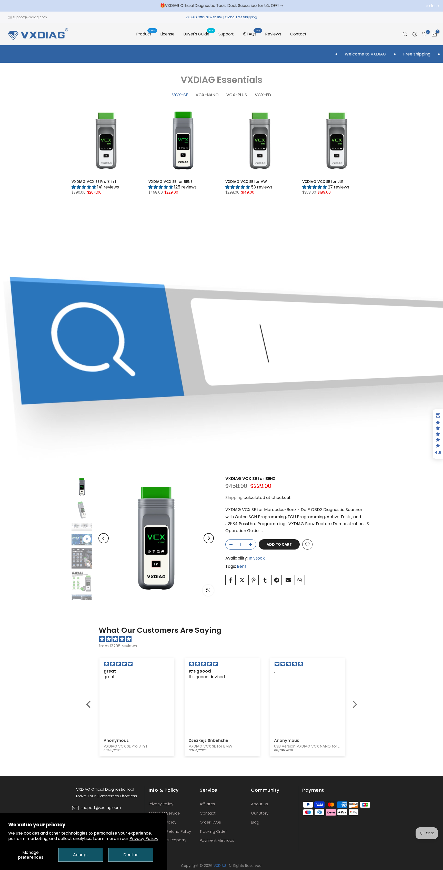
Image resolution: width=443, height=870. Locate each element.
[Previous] (103, 538)
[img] (224, 639)
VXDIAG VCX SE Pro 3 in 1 (94, 181)
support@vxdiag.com (30, 17)
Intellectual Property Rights (167, 842)
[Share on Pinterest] (253, 580)
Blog (255, 822)
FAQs (253, 34)
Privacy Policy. (143, 838)
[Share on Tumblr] (265, 580)
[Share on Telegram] (276, 580)
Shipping (234, 497)
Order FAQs (210, 822)
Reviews (273, 34)
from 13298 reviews (118, 646)
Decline (130, 855)
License (167, 34)
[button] (89, 704)
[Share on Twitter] (242, 580)
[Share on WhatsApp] (300, 580)
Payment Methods (217, 840)
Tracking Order (213, 831)
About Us (259, 804)
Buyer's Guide (198, 34)
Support (226, 34)
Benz (242, 566)
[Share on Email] (288, 580)
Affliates (207, 804)
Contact (298, 34)
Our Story (259, 813)
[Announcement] (221, 5)
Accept (80, 855)
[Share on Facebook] (230, 580)
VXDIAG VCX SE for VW (246, 181)
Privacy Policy (161, 804)
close (11, 6)
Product (145, 34)
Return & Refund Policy (170, 831)
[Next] (209, 538)
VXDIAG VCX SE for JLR (323, 181)
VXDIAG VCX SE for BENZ (170, 181)
